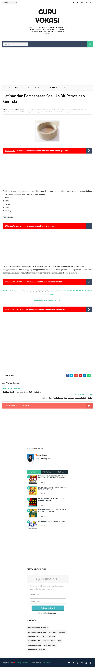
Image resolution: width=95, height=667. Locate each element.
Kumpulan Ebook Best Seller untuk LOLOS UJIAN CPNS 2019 (52, 510)
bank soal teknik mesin (37, 632)
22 (50, 291)
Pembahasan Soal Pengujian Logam (52, 521)
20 (47, 291)
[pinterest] (91, 2)
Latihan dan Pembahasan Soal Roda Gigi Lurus (35, 226)
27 (62, 291)
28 (65, 291)
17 (44, 291)
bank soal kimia (49, 645)
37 (89, 291)
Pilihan (61, 472)
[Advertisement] (47, 66)
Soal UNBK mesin (34, 645)
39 (45, 294)
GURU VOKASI (47, 16)
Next (51, 294)
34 (80, 291)
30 (71, 291)
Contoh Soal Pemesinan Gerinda (47, 109)
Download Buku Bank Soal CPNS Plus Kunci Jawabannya (52, 488)
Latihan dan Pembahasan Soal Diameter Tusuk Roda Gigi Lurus (42, 151)
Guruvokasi (52, 613)
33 (77, 291)
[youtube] (86, 663)
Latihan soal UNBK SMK (68, 109)
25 (56, 291)
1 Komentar (42, 516)
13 (35, 291)
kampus (62, 632)
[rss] (86, 2)
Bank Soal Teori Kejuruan (26, 109)
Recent (34, 472)
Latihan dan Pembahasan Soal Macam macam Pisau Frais (39, 282)
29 (67, 291)
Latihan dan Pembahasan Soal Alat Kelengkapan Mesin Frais (40, 309)
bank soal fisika (49, 641)
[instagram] (82, 2)
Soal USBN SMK (34, 641)
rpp (59, 641)
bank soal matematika (36, 649)
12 (32, 291)
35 (83, 291)
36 (86, 291)
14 (38, 291)
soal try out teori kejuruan (34, 112)
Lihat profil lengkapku (43, 459)
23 (53, 291)
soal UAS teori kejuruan (18, 88)
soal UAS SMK (49, 112)
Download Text (54, 300)
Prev (5, 291)
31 (74, 291)
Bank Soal (52, 632)
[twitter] (73, 2)
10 (26, 291)
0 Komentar (42, 482)
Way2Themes (23, 663)
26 (59, 291)
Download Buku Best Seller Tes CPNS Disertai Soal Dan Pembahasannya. (52, 477)
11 (29, 291)
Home (6, 88)
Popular (47, 472)
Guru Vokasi (42, 455)
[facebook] (78, 2)
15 (41, 291)
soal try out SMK (18, 112)
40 (47, 294)
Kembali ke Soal (40, 300)
